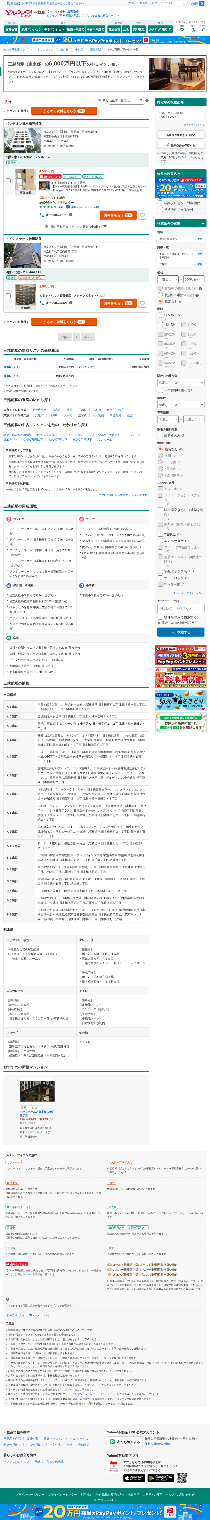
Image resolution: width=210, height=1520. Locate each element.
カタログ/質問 (158, 29)
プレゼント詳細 (31, 1274)
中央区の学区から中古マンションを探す (123, 495)
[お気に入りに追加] (142, 215)
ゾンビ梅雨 (191, 3)
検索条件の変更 (168, 223)
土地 (126, 29)
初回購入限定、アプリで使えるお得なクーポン (91, 15)
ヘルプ (153, 3)
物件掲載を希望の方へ (110, 1494)
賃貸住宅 (11, 29)
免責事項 (133, 1494)
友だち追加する (128, 1441)
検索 (201, 3)
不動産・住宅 (12, 1438)
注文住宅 (114, 29)
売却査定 (139, 29)
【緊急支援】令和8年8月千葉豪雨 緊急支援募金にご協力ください (45, 3)
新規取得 (73, 11)
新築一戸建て (75, 29)
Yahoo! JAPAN (138, 3)
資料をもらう (117, 215)
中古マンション (54, 29)
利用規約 (86, 1494)
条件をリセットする (194, 124)
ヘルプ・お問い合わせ (180, 1494)
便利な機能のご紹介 (158, 1443)
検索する (184, 632)
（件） (12, 367)
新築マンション (32, 29)
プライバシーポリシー (30, 1494)
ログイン (52, 15)
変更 (199, 239)
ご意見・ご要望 (153, 1494)
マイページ (185, 157)
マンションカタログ (16, 1461)
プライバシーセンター (62, 1494)
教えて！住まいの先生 (49, 1461)
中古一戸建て (95, 29)
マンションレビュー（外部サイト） (97, 1394)
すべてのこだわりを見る (188, 593)
